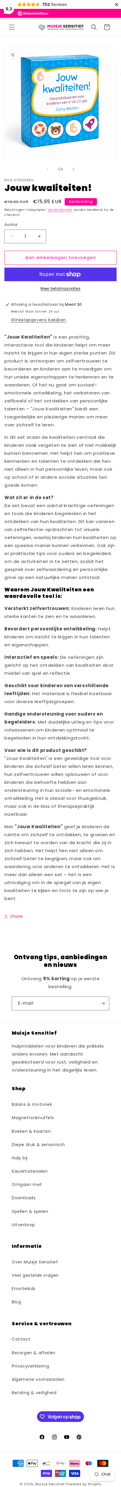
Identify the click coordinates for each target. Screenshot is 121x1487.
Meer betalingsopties (60, 288)
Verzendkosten (60, 210)
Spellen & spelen (30, 1211)
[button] (11, 27)
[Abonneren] (102, 1003)
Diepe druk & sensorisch (38, 1145)
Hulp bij (20, 1158)
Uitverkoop (23, 1225)
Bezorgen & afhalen (34, 1353)
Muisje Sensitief (50, 1484)
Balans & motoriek (32, 1104)
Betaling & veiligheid (34, 1393)
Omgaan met (27, 1184)
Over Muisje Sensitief (35, 1262)
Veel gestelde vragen (35, 1275)
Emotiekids (24, 1289)
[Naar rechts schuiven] (73, 169)
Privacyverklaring (30, 1366)
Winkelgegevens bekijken (38, 320)
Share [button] (16, 916)
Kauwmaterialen (30, 1171)
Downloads (24, 1198)
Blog (16, 1302)
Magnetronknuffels (33, 1118)
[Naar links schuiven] (47, 169)
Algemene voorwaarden (38, 1379)
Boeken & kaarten (31, 1131)
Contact (21, 1339)
